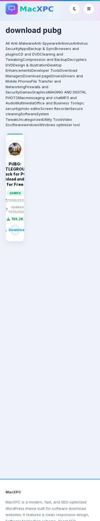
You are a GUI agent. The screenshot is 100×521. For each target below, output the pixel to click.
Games (26, 92)
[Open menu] (88, 9)
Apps (23, 48)
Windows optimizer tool (59, 125)
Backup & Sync (41, 48)
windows (31, 125)
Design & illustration (30, 65)
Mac (22, 97)
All (8, 43)
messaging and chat (43, 97)
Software (28, 114)
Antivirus (65, 43)
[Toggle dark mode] (74, 9)
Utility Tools (52, 119)
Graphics (40, 92)
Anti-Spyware (46, 43)
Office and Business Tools (57, 103)
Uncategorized (30, 119)
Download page (37, 76)
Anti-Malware (22, 43)
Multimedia (25, 103)
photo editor (30, 108)
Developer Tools (45, 70)
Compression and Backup (45, 59)
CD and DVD (29, 54)
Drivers (57, 76)
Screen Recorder (55, 108)
